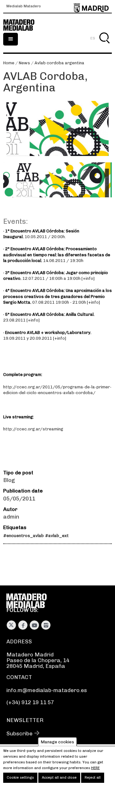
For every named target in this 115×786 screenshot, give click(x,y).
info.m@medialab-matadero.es (46, 690)
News (24, 62)
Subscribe (19, 733)
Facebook (23, 625)
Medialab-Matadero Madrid (22, 25)
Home (8, 62)
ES (92, 38)
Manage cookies (57, 741)
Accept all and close (59, 777)
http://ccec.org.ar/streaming (33, 429)
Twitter (11, 625)
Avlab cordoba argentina (59, 62)
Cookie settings (20, 777)
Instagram (46, 625)
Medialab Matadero (23, 6)
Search (104, 45)
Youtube (34, 625)
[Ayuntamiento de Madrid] (91, 6)
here (95, 768)
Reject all (93, 777)
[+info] (88, 278)
